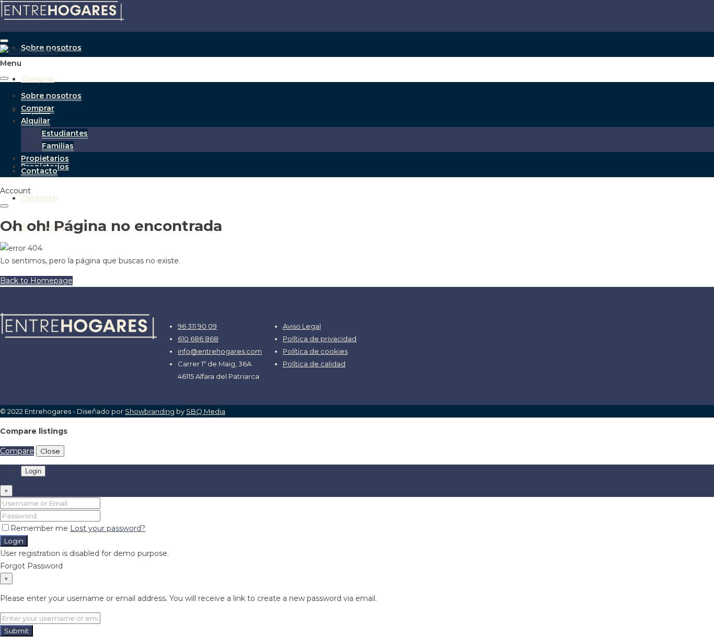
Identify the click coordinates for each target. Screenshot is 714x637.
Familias (58, 145)
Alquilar (35, 120)
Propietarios (45, 158)
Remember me (40, 528)
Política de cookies (315, 351)
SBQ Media (205, 411)
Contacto (39, 198)
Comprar (37, 79)
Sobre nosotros (51, 95)
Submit (16, 631)
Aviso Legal (302, 326)
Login (14, 541)
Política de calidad (314, 364)
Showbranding (150, 411)
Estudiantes (65, 133)
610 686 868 (198, 338)
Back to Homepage (36, 280)
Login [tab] (33, 471)
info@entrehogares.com (220, 351)
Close (50, 451)
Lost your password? (107, 528)
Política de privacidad (319, 338)
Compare (17, 451)
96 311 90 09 (197, 326)
